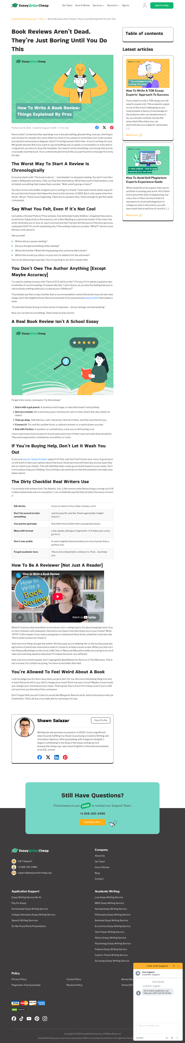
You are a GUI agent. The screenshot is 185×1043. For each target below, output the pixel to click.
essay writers (92, 298)
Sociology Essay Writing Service (112, 960)
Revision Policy (74, 985)
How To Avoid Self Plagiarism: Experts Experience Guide (146, 180)
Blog (41, 19)
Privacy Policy (19, 979)
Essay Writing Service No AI (26, 897)
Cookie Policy (73, 979)
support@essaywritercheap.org (35, 872)
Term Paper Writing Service (109, 932)
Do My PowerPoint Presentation (29, 926)
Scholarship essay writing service (30, 909)
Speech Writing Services (25, 920)
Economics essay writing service (113, 926)
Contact (99, 878)
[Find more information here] (158, 1001)
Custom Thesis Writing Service (111, 955)
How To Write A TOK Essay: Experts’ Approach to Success (147, 92)
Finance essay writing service (111, 949)
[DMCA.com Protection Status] (19, 1010)
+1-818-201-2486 (92, 813)
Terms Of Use (128, 985)
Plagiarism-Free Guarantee (26, 985)
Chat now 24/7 (92, 822)
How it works (82, 5)
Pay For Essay (19, 903)
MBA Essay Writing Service (109, 903)
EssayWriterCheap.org (24, 19)
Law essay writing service (109, 897)
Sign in (125, 5)
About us (112, 5)
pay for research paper (35, 459)
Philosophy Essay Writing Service (112, 914)
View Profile (100, 720)
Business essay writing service (111, 920)
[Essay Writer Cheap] (51, 851)
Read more (132, 135)
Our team (67, 5)
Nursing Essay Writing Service (111, 909)
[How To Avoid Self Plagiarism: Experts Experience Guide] (148, 174)
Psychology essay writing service (113, 943)
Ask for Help (162, 5)
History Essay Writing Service (110, 937)
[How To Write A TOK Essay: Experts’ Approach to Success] (148, 87)
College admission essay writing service (33, 914)
